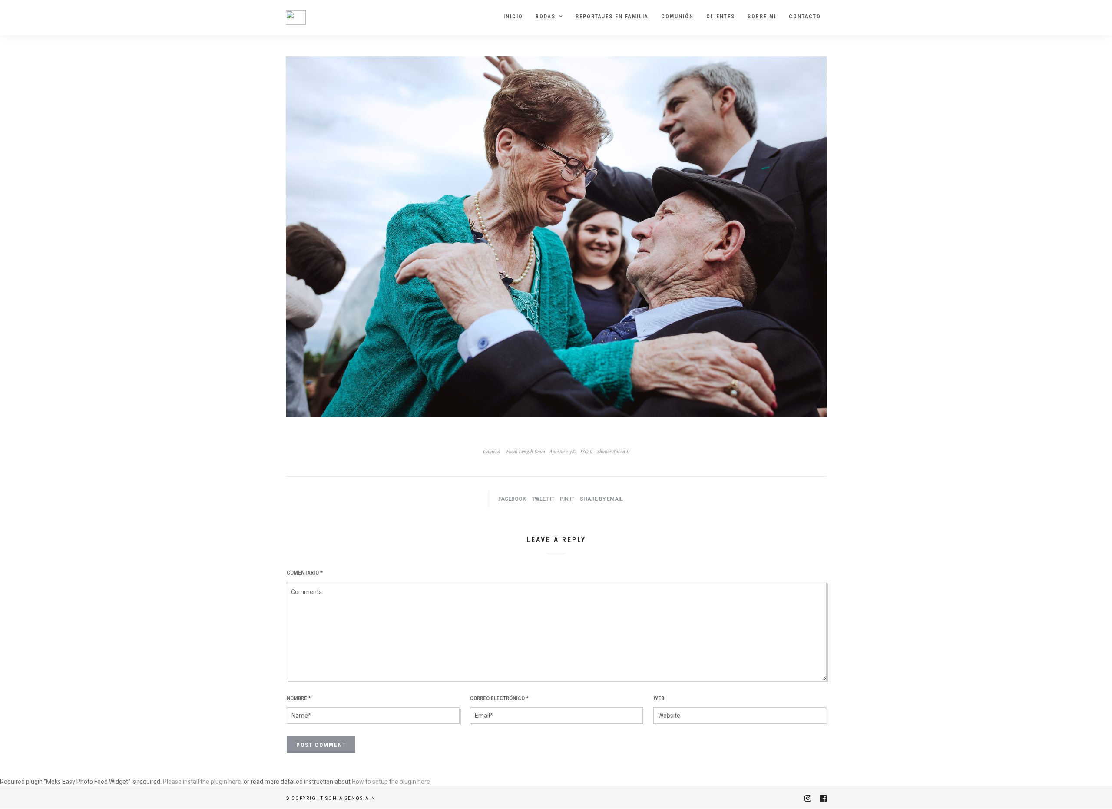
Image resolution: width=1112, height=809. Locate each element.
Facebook (512, 499)
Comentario (305, 572)
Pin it (567, 499)
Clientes (720, 16)
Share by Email (601, 499)
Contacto (805, 16)
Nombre (299, 698)
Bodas (546, 16)
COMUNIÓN (677, 16)
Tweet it (543, 499)
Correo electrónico (499, 698)
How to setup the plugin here (391, 781)
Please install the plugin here (202, 781)
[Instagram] (807, 798)
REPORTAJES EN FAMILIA (612, 16)
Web (658, 698)
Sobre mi (762, 16)
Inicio (513, 16)
